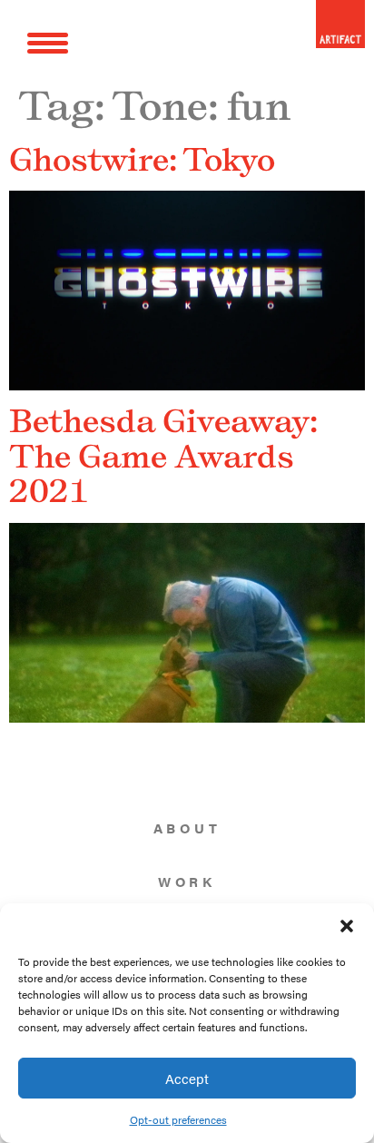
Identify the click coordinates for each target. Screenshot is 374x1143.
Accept (187, 1078)
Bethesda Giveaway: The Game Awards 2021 (163, 455)
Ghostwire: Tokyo (142, 159)
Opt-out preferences (178, 1119)
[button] (347, 926)
